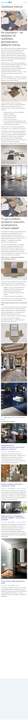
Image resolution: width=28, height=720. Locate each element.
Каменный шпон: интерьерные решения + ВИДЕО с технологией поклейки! (12, 517)
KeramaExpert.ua (19, 238)
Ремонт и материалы (21, 10)
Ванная (18, 451)
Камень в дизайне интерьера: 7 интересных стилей (12, 485)
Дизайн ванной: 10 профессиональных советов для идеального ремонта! (12, 447)
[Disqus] (14, 619)
